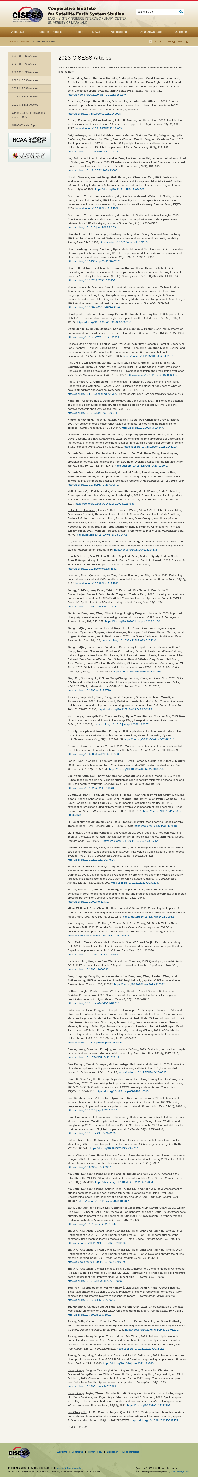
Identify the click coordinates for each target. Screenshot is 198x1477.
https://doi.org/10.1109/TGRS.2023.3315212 (130, 840)
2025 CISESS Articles (25, 64)
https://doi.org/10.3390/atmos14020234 (92, 606)
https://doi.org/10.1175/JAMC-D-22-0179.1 (94, 1003)
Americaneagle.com (180, 1471)
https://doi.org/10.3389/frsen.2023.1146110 (150, 446)
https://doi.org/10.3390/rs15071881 (89, 1314)
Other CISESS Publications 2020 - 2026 (28, 114)
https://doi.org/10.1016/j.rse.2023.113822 (139, 984)
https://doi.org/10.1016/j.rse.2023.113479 (93, 1224)
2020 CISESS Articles (25, 104)
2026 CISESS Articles (25, 55)
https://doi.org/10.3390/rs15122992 (148, 1405)
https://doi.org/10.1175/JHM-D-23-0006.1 (93, 484)
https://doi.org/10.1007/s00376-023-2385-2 (94, 307)
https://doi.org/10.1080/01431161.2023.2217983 (105, 503)
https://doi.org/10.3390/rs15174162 (97, 583)
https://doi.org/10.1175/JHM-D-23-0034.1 (100, 128)
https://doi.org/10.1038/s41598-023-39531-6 (104, 322)
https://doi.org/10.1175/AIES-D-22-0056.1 (93, 954)
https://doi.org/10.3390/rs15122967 (89, 1167)
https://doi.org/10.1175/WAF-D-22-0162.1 (93, 151)
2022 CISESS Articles (25, 88)
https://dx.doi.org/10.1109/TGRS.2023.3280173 (97, 1242)
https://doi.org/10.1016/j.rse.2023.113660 (128, 1363)
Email (181, 41)
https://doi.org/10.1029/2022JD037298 (134, 882)
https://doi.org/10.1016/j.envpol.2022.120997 (121, 724)
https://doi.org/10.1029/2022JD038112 (140, 1348)
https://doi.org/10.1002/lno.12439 (88, 901)
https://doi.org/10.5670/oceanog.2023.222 (93, 393)
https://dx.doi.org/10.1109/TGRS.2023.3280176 (97, 1261)
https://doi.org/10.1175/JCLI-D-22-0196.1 (93, 1133)
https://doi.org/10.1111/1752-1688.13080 (92, 170)
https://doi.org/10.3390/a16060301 (89, 969)
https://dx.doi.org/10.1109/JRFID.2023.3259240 (97, 94)
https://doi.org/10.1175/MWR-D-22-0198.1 (148, 916)
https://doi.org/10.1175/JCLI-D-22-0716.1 (148, 355)
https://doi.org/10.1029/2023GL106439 (91, 787)
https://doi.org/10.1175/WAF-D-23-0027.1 (149, 739)
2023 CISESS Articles (25, 80)
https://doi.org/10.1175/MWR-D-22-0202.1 (93, 337)
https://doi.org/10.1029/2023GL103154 (91, 280)
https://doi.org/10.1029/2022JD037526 (91, 859)
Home (13, 41)
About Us (62, 1452)
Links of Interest (130, 1452)
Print (168, 41)
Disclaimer (112, 1452)
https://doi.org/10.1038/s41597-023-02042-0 (129, 640)
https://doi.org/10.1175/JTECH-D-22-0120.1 (152, 1329)
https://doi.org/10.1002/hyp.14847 (142, 427)
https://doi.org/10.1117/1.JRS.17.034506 (119, 189)
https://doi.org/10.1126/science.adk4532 (92, 568)
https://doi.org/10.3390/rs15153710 (89, 690)
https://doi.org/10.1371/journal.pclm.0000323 (95, 1042)
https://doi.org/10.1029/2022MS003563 (137, 671)
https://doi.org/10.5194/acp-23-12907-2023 (94, 261)
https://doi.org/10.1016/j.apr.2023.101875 (93, 1110)
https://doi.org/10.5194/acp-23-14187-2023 (122, 1091)
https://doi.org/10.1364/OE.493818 (155, 825)
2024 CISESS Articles (25, 72)
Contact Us (77, 1452)
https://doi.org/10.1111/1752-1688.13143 (152, 374)
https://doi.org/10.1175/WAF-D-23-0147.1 (102, 534)
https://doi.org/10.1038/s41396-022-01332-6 (136, 769)
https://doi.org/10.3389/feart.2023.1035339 (94, 754)
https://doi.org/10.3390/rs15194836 (135, 549)
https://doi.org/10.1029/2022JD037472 (154, 1420)
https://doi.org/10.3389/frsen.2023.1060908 (94, 113)
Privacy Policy (95, 1452)
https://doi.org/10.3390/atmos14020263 (92, 1386)
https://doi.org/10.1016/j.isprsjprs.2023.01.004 (133, 621)
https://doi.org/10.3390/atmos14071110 (124, 242)
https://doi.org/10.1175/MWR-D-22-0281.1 (93, 1057)
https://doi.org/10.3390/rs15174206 (97, 208)
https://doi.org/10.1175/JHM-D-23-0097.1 (144, 1072)
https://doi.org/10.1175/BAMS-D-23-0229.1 (141, 465)
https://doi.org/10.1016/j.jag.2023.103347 (104, 1200)
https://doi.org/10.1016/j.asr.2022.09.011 (92, 412)
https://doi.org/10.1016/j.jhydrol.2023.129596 (95, 1280)
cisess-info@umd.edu (69, 1468)
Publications (25, 41)
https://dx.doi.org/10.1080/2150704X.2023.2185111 (99, 935)
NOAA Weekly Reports (25, 125)
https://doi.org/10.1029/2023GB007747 (114, 1148)
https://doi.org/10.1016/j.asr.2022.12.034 (92, 227)
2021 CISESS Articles (25, 96)
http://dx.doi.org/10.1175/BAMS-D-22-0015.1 (125, 709)
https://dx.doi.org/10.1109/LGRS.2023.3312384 (124, 1182)
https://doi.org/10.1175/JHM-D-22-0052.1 (93, 1299)
